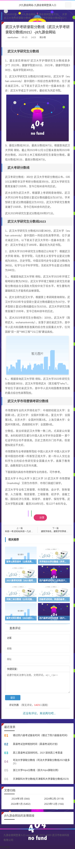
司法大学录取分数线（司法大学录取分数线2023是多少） (41, 761)
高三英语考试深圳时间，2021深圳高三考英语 (37, 752)
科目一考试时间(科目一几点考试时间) (22, 531)
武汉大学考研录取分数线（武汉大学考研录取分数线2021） (36, 17)
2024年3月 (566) (21, 798)
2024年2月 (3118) (54, 798)
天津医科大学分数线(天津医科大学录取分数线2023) (41, 778)
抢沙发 (43, 37)
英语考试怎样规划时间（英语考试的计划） (36, 744)
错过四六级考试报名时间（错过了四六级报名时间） (41, 735)
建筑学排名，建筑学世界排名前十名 (57, 531)
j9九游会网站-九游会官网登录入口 (37, 5)
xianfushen (13, 37)
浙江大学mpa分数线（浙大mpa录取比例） (36, 770)
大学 (64, 14)
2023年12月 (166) (54, 803)
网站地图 (5, 847)
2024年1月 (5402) (20, 803)
